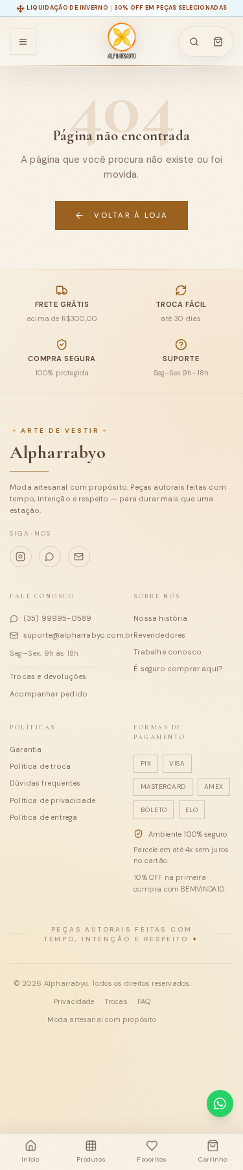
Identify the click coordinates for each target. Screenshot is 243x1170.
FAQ (144, 1001)
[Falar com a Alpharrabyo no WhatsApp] (220, 1103)
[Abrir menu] (23, 41)
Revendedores (159, 635)
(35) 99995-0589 (57, 618)
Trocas (116, 1001)
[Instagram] (21, 557)
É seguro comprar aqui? (177, 668)
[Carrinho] (218, 42)
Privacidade (74, 1001)
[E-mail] (79, 557)
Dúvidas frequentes (45, 783)
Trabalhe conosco (167, 651)
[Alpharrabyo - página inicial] (121, 42)
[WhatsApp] (50, 557)
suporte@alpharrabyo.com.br (66, 635)
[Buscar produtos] (193, 42)
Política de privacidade (52, 800)
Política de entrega (43, 817)
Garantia (25, 749)
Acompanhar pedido (48, 693)
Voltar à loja (131, 215)
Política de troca (40, 766)
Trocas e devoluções (48, 676)
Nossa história (160, 618)
